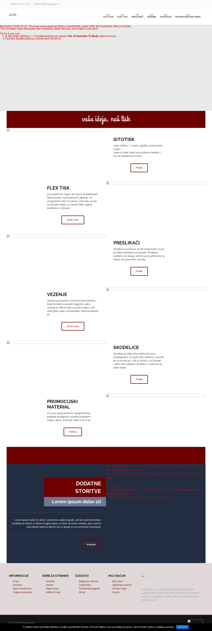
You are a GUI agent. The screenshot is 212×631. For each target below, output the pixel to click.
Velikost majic (53, 592)
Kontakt (50, 581)
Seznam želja (119, 588)
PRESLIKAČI (137, 16)
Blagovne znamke (88, 581)
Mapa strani (52, 588)
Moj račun (117, 581)
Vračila (49, 584)
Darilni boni (85, 584)
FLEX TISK (122, 16)
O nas (16, 581)
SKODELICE (165, 16)
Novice (116, 592)
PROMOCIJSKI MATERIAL (188, 16)
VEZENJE (151, 16)
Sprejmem (182, 627)
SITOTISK (108, 16)
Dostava (17, 584)
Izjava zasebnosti (22, 588)
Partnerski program (89, 588)
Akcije (82, 592)
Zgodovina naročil (121, 584)
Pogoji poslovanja (22, 592)
